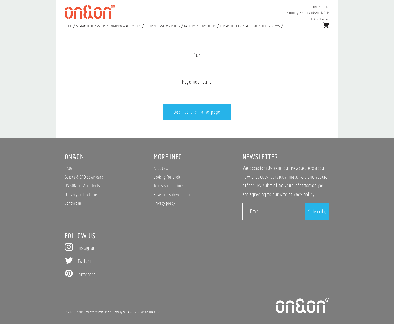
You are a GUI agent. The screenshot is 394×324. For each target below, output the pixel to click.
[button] (326, 25)
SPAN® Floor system (90, 26)
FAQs (69, 168)
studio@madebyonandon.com (308, 12)
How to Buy (208, 26)
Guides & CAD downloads (84, 177)
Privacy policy (164, 203)
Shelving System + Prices (162, 26)
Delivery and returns (81, 194)
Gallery (189, 26)
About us (160, 168)
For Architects (230, 26)
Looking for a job (166, 177)
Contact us (73, 203)
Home (68, 26)
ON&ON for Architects (82, 185)
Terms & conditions (168, 185)
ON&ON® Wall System (125, 26)
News (276, 26)
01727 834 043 (319, 19)
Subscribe (317, 211)
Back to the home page (197, 112)
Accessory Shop (256, 26)
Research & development (173, 194)
